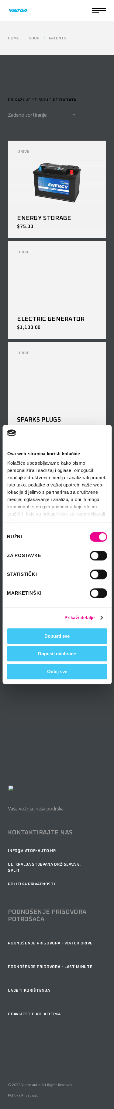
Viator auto (30, 1084)
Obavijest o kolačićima (34, 1014)
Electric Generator (51, 319)
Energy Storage (44, 218)
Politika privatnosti (31, 884)
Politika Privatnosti (23, 1095)
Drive (23, 152)
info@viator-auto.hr (32, 851)
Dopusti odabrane (57, 653)
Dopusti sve (57, 636)
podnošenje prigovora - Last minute (50, 967)
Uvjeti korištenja (29, 991)
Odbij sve (57, 671)
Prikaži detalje (79, 617)
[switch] (98, 555)
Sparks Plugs (39, 420)
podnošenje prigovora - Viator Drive (50, 943)
